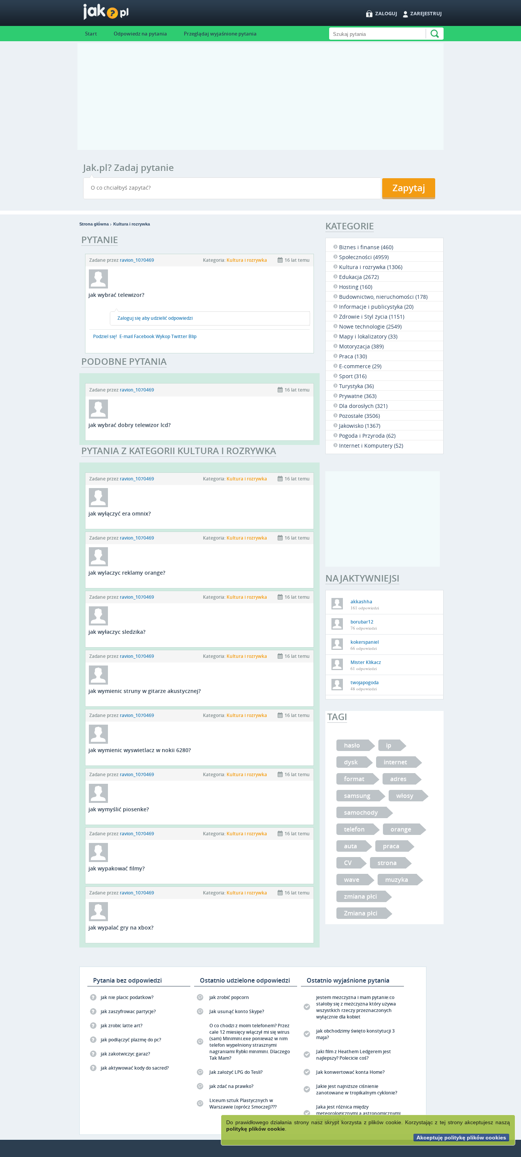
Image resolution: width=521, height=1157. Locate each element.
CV (348, 863)
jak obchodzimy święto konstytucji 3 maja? (355, 1034)
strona (387, 863)
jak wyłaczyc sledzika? (116, 631)
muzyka (396, 879)
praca (391, 846)
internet (395, 762)
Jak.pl (121, 14)
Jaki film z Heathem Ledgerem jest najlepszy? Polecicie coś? (353, 1054)
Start (91, 33)
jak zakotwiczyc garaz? (125, 1054)
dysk (351, 762)
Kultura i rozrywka (131, 224)
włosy (404, 795)
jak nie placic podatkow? (127, 997)
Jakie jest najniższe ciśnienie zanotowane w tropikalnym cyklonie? (356, 1089)
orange (401, 829)
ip (388, 745)
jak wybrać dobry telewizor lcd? (129, 425)
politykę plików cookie (255, 1129)
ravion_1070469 (137, 260)
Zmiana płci (360, 913)
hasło (352, 745)
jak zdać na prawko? (231, 1086)
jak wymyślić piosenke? (118, 809)
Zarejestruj (426, 13)
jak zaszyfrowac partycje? (128, 1011)
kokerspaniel (365, 642)
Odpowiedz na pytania (140, 33)
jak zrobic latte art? (121, 1025)
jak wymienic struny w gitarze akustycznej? (144, 691)
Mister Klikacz (366, 662)
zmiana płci (360, 896)
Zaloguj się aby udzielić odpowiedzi (155, 318)
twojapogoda (365, 682)
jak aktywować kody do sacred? (135, 1068)
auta (350, 846)
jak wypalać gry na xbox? (120, 927)
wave (351, 879)
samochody (361, 812)
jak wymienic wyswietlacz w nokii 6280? (139, 750)
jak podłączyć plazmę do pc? (131, 1039)
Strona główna (94, 224)
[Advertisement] (260, 96)
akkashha (361, 601)
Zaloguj (386, 13)
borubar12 (362, 622)
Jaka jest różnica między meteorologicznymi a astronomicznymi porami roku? (358, 1113)
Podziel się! (105, 336)
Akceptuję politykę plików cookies (461, 1137)
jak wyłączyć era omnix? (119, 513)
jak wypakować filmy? (116, 868)
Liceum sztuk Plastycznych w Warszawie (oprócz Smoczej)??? (243, 1103)
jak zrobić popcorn (229, 997)
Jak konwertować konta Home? (350, 1072)
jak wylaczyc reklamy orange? (126, 572)
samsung (357, 795)
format (354, 779)
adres (398, 779)
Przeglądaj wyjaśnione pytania (220, 33)
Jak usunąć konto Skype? (236, 1011)
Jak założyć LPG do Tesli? (235, 1072)
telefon (354, 829)
